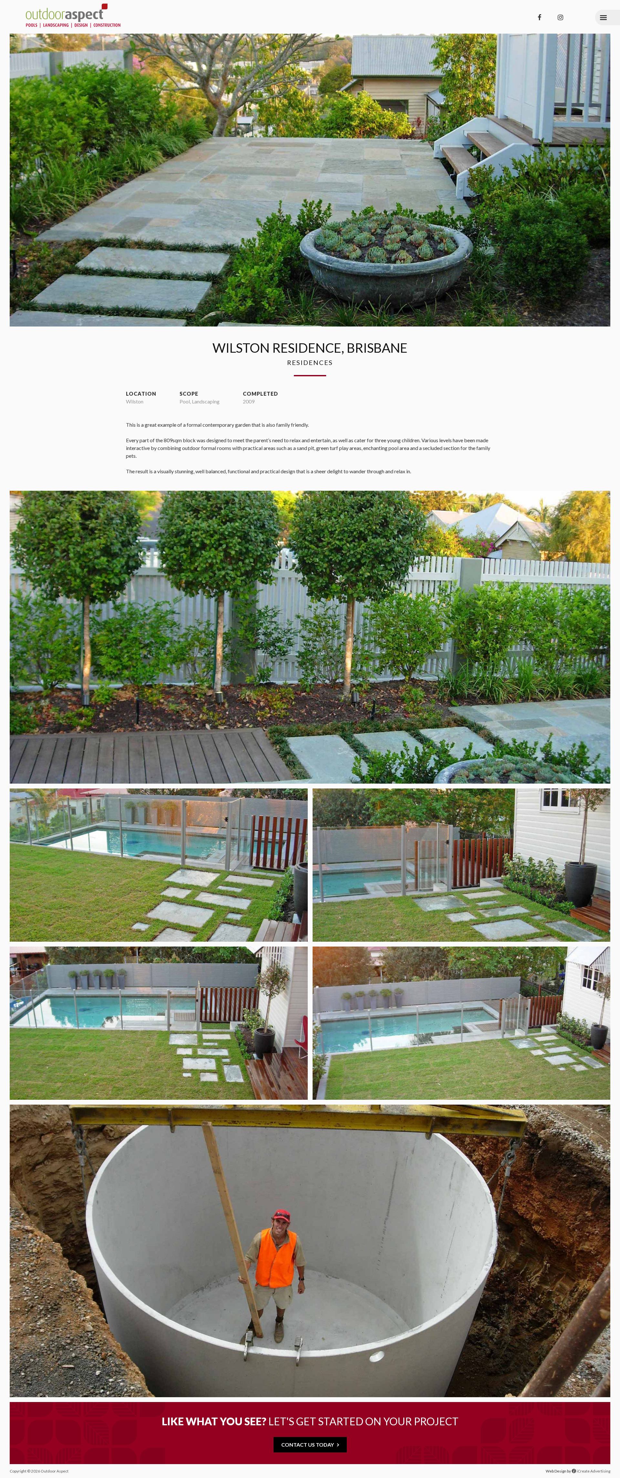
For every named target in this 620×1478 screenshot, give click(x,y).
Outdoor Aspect (73, 16)
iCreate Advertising (593, 1471)
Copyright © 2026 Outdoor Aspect (39, 1471)
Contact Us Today (307, 1444)
